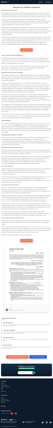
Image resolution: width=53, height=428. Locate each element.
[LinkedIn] (50, 422)
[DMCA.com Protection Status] (13, 419)
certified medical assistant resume (37, 227)
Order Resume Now (26, 49)
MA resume (20, 116)
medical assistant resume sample (20, 203)
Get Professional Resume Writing (17, 356)
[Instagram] (42, 422)
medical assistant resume (11, 66)
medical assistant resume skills (31, 85)
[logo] (5, 420)
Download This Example (38, 356)
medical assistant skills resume (11, 61)
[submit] (33, 372)
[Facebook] (46, 422)
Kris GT (10, 309)
